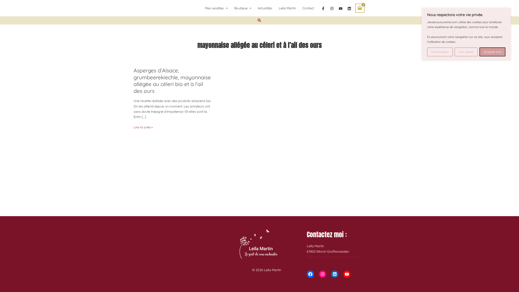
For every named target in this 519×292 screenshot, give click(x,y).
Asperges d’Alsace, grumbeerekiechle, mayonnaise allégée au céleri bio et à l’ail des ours (172, 80)
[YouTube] (340, 8)
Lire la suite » (143, 127)
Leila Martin (287, 8)
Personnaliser (440, 52)
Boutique (241, 8)
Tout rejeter (466, 52)
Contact (308, 8)
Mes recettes (214, 8)
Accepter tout (492, 52)
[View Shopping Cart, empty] (360, 8)
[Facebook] (323, 8)
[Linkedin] (349, 8)
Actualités (265, 8)
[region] (466, 34)
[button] (226, 8)
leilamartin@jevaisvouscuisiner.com (333, 257)
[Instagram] (332, 8)
